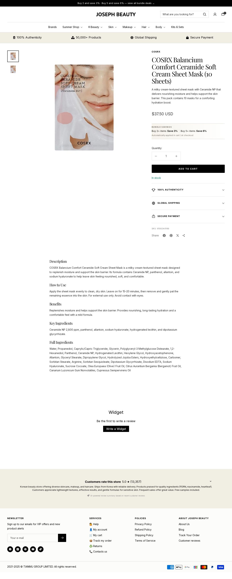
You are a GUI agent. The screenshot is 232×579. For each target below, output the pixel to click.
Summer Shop (71, 27)
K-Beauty (94, 27)
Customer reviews (189, 540)
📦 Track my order (100, 540)
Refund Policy (143, 529)
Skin (111, 27)
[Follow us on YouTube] (33, 549)
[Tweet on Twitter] (177, 235)
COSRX (156, 51)
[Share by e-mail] (183, 235)
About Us (184, 524)
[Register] (62, 538)
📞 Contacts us (98, 551)
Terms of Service (145, 540)
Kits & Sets (177, 27)
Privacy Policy (143, 524)
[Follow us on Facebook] (10, 549)
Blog (181, 529)
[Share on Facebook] (164, 235)
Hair (144, 27)
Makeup (128, 27)
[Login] (215, 14)
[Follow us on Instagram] (18, 549)
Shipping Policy (144, 535)
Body (159, 27)
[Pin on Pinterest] (171, 235)
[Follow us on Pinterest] (25, 549)
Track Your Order (189, 535)
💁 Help (94, 524)
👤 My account (98, 529)
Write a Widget (116, 429)
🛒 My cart (95, 535)
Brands (52, 27)
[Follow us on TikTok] (41, 549)
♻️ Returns (95, 546)
